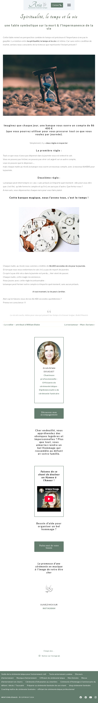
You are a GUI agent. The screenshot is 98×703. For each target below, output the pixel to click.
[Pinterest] (86, 697)
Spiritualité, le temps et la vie (49, 17)
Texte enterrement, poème (60, 674)
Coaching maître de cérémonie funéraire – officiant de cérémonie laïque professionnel (37, 689)
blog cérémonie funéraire (80, 685)
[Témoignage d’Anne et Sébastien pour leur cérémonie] (57, 625)
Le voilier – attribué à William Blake (22, 324)
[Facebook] (81, 697)
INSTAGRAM (49, 608)
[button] (69, 5)
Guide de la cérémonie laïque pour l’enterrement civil (23, 674)
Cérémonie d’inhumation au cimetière (41, 682)
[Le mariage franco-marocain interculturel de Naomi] (41, 625)
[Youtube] (91, 697)
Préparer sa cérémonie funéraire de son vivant (46, 685)
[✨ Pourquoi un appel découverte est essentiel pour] (41, 634)
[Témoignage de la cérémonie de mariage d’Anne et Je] (57, 634)
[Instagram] (95, 697)
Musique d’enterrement (27, 678)
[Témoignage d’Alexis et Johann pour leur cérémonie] (41, 643)
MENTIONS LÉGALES (9, 697)
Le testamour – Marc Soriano (79, 324)
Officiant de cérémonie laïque (52, 678)
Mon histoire (73, 678)
